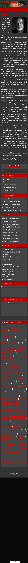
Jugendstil (9, 386)
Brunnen (11, 343)
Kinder (7, 391)
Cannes (13, 348)
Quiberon (9, 426)
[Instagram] (15, 166)
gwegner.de (6, 259)
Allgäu (7, 326)
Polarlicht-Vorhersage (9, 277)
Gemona (20, 375)
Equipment (12, 118)
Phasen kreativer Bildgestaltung (12, 267)
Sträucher (16, 445)
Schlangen (3, 434)
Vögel (4, 459)
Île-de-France (5, 465)
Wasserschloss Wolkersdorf (11, 218)
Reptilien (18, 429)
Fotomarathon (14, 369)
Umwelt (21, 455)
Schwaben (4, 438)
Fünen (15, 375)
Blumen (4, 340)
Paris (8, 421)
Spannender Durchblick (9, 221)
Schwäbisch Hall (23, 438)
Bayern (4, 336)
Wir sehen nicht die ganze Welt (12, 204)
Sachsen (3, 431)
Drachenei (16, 356)
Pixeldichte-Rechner (9, 274)
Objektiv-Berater (7, 264)
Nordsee (3, 416)
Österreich (17, 465)
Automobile (12, 330)
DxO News (6, 179)
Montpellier (4, 413)
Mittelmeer (16, 410)
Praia (22, 424)
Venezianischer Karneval (16, 457)
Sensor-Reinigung (8, 279)
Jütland (16, 386)
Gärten (9, 383)
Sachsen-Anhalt (10, 431)
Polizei (18, 424)
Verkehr (25, 457)
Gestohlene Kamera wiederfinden (12, 257)
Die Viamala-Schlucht (9, 190)
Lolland (21, 402)
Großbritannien (21, 381)
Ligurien (15, 402)
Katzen (3, 391)
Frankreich (5, 375)
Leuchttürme (6, 402)
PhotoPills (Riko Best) (9, 272)
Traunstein (3, 455)
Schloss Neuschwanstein (10, 185)
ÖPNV (11, 465)
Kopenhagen (11, 394)
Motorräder (11, 413)
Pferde (19, 421)
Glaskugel (13, 378)
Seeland (5, 441)
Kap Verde (15, 389)
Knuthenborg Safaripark (17, 391)
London (3, 405)
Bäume (3, 348)
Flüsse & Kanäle (16, 366)
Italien (3, 386)
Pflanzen (4, 423)
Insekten (19, 383)
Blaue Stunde (19, 337)
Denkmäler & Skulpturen (8, 353)
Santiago (18, 432)
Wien (2, 462)
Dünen (13, 359)
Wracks (15, 462)
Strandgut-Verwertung (9, 187)
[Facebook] (9, 166)
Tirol (21, 452)
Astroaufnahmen (5, 328)
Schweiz (16, 438)
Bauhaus (12, 333)
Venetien (8, 457)
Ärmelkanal (21, 462)
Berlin (13, 337)
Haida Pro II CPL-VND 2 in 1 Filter (12, 210)
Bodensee (10, 340)
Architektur (22, 326)
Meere (11, 407)
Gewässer (5, 378)
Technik (3, 452)
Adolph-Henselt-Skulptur (10, 233)
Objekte (11, 418)
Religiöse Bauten (8, 429)
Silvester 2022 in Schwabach (11, 224)
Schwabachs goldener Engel (11, 238)
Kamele (3, 389)
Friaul (12, 375)
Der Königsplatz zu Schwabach (12, 241)
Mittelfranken (6, 410)
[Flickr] (12, 166)
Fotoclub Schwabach (9, 254)
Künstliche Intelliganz (14, 396)
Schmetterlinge (11, 436)
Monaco (23, 410)
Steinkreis (3, 445)
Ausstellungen (4, 330)
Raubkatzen (16, 426)
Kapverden (22, 389)
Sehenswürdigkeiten (17, 441)
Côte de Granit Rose (10, 350)
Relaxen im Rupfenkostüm (10, 182)
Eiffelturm (18, 359)
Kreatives (18, 394)
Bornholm (21, 340)
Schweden (10, 438)
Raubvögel (23, 426)
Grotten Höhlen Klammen (8, 381)
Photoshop (12, 424)
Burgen (20, 343)
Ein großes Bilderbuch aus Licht (12, 207)
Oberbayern (23, 416)
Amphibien (15, 326)
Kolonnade (3, 393)
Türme (16, 455)
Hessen (13, 383)
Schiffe (24, 431)
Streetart (10, 445)
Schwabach (21, 436)
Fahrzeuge (21, 363)
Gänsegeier (3, 383)
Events (16, 363)
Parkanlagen (14, 421)
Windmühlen (9, 462)
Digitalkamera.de (8, 249)
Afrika (3, 326)
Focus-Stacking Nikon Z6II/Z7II (12, 252)
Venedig (3, 457)
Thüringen (10, 452)
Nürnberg (15, 416)
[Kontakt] (18, 166)
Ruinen (23, 429)
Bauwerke (19, 333)
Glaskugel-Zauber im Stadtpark (12, 227)
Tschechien (10, 455)
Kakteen (22, 386)
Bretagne (4, 343)
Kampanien (9, 389)
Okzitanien (17, 418)
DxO (26, 356)
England (24, 359)
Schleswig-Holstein (12, 434)
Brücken (16, 343)
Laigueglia (23, 396)
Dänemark (6, 359)
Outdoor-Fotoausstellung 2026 (11, 201)
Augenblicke (8, 1)
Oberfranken (5, 418)
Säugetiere (21, 448)
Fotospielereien (5, 372)
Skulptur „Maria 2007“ (9, 230)
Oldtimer (23, 418)
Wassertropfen (20, 460)
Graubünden (20, 378)
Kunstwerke (4, 396)
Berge (9, 337)
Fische (8, 366)
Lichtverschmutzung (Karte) (11, 262)
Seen (10, 441)
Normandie (8, 416)
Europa (10, 363)
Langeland (22, 399)
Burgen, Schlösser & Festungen (14, 345)
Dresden (21, 356)
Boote (15, 340)
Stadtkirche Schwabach (10, 235)
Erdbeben (4, 363)
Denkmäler (18, 350)
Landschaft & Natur (9, 398)
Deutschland (7, 355)
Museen (17, 413)
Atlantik (21, 328)
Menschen (18, 407)
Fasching (3, 366)
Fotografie (5, 369)
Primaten (3, 426)
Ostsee (3, 421)
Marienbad (9, 404)
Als (11, 326)
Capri (17, 348)
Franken (14, 372)
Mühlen (23, 413)
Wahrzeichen (11, 460)
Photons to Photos (8, 269)
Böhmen (8, 348)
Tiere (16, 452)
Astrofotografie (14, 328)
